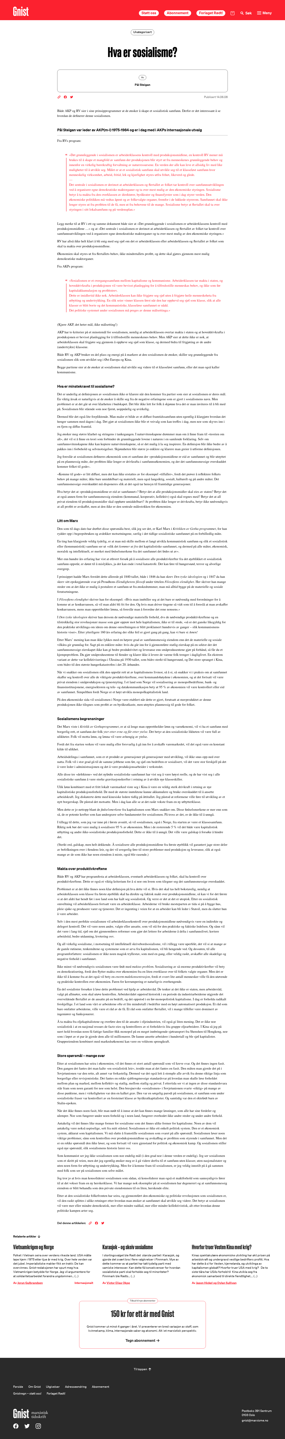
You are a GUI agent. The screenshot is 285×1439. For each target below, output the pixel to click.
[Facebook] (15, 1427)
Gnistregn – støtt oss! (27, 1393)
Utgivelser (53, 1386)
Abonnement (178, 12)
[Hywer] (21, 11)
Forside (18, 1386)
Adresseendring (76, 1386)
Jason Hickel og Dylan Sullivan (216, 1283)
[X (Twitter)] (27, 1427)
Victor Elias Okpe (118, 1283)
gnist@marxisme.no (255, 1420)
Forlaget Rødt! (211, 12)
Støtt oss (149, 12)
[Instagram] (38, 1427)
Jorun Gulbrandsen (30, 1283)
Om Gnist (34, 1386)
